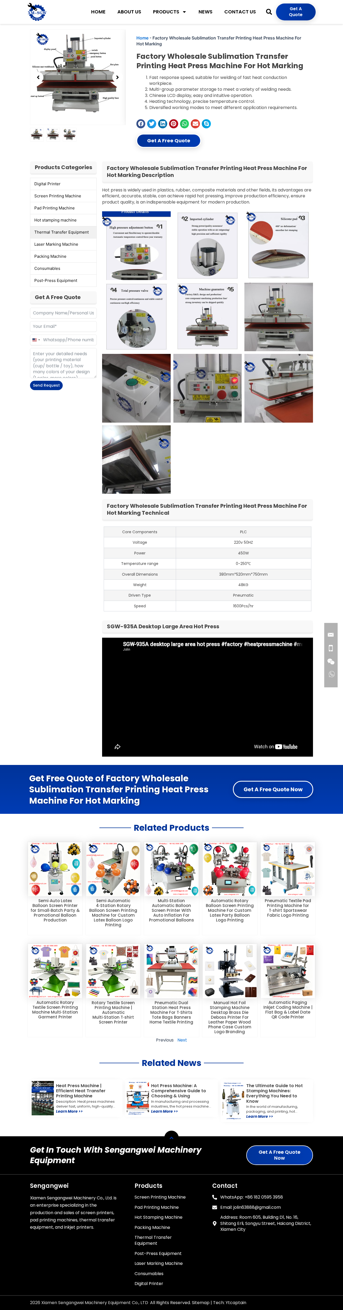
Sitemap (201, 1303)
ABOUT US (129, 11)
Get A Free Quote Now (273, 789)
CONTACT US (240, 11)
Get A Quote (296, 12)
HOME (98, 11)
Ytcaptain (236, 1303)
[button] (269, 12)
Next (182, 1040)
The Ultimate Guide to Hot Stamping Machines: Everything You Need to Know (274, 1093)
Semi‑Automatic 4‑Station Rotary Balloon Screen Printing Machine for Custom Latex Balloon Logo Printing (113, 913)
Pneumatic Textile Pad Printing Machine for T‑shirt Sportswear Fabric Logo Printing (288, 908)
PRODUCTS (166, 11)
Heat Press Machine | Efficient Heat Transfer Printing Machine (81, 1091)
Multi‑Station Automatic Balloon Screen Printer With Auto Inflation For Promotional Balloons (171, 910)
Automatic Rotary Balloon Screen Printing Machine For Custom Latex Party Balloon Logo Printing (230, 910)
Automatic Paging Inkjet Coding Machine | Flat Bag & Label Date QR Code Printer (287, 1010)
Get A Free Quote (168, 140)
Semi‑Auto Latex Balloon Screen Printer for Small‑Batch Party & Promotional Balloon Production (55, 910)
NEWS (205, 11)
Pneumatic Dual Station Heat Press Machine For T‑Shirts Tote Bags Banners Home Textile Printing (171, 1012)
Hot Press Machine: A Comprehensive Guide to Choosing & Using (178, 1091)
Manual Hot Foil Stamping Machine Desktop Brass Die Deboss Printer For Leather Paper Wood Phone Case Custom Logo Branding (229, 1017)
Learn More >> (69, 1111)
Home (142, 38)
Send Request (46, 385)
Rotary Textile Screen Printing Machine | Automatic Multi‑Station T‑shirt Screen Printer (113, 1012)
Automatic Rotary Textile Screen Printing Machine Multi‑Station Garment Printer (55, 1010)
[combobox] (36, 340)
